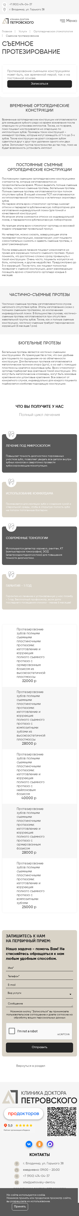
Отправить (39, 1047)
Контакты (39, 1155)
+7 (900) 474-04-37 (20, 4)
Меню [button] (71, 21)
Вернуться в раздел (30, 1066)
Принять (20, 1206)
